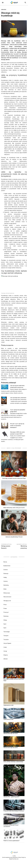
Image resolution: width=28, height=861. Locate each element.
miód (8, 41)
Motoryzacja (7, 593)
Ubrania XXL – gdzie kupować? (11, 797)
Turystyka (6, 639)
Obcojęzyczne (7, 600)
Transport (6, 635)
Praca (5, 604)
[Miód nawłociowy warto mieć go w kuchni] (14, 493)
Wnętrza (6, 655)
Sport (5, 624)
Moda (5, 589)
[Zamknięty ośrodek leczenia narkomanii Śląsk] (14, 464)
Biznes (5, 562)
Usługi (5, 651)
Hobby (5, 577)
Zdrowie (3, 9)
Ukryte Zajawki (7, 643)
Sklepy (5, 620)
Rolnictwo (6, 616)
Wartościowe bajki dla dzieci (11, 733)
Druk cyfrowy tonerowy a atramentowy (13, 761)
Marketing (6, 585)
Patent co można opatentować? (12, 840)
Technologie (7, 631)
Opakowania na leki (8, 705)
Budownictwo (7, 565)
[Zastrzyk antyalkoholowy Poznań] (14, 522)
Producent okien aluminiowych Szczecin (14, 811)
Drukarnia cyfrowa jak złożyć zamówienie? (11, 825)
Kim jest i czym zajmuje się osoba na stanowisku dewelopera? (17, 425)
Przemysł (6, 612)
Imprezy (6, 581)
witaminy (24, 310)
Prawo (5, 608)
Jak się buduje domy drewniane (18, 397)
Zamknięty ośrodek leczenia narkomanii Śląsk (14, 478)
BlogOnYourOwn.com (13, 859)
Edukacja (6, 573)
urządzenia (24, 231)
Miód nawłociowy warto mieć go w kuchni (14, 507)
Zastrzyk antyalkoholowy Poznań (14, 537)
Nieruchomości (7, 596)
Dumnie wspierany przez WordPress (10, 857)
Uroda (5, 647)
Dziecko (6, 569)
